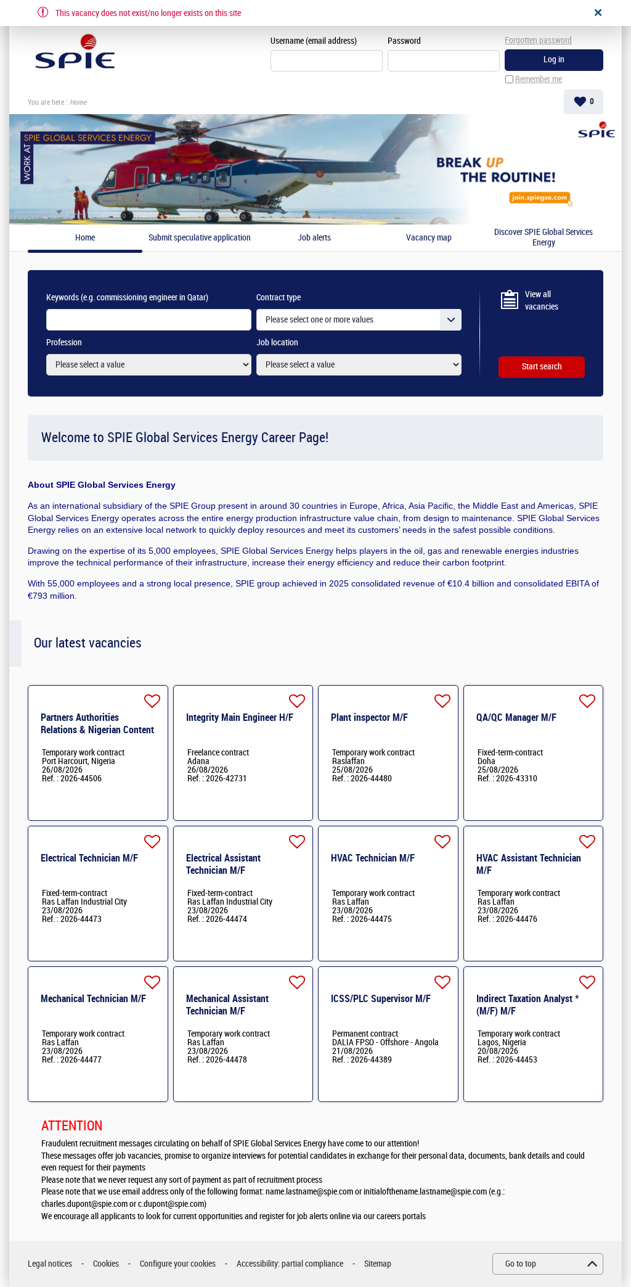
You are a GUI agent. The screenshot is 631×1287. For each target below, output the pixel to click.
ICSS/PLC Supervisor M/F (381, 999)
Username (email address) (314, 41)
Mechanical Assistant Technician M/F (227, 1005)
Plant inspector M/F (369, 717)
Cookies (106, 1264)
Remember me (538, 79)
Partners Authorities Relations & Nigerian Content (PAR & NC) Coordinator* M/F (98, 730)
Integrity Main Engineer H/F (239, 717)
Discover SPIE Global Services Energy (543, 238)
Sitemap (377, 1264)
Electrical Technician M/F (89, 858)
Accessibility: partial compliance (290, 1264)
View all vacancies (541, 300)
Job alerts (314, 238)
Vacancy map (429, 238)
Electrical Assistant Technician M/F (223, 864)
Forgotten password (538, 40)
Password (404, 41)
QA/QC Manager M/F (516, 717)
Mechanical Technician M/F (93, 999)
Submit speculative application (200, 238)
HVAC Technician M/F (373, 858)
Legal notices (50, 1264)
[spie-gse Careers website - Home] (75, 53)
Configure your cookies (178, 1264)
